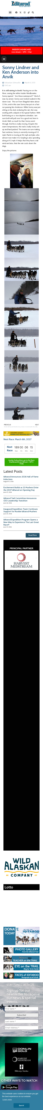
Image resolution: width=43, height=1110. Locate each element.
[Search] (33, 12)
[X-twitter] (20, 12)
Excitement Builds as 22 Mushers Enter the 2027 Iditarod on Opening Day (21, 488)
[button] (10, 12)
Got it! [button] (21, 1105)
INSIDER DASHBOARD (21, 49)
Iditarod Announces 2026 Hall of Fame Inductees (20, 478)
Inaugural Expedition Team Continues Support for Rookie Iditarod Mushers (20, 510)
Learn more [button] (7, 1100)
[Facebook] (16, 12)
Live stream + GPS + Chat (22, 52)
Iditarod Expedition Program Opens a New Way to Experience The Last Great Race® (21, 522)
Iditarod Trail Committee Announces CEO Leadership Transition (20, 499)
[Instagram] (24, 12)
